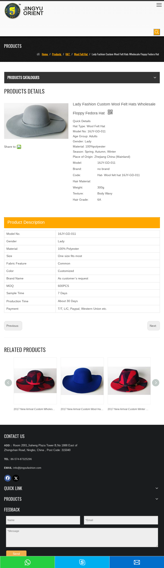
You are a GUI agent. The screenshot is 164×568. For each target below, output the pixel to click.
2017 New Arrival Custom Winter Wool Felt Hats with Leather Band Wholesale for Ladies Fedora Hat (129, 409)
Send (16, 553)
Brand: (77, 169)
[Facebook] (7, 478)
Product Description (26, 222)
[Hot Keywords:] (157, 32)
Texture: (78, 193)
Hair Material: (82, 181)
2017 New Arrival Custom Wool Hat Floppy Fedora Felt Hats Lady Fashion (82, 409)
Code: (77, 175)
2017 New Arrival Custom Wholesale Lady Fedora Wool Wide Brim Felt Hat (35, 409)
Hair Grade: (81, 199)
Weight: (78, 187)
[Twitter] (15, 478)
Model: (77, 162)
